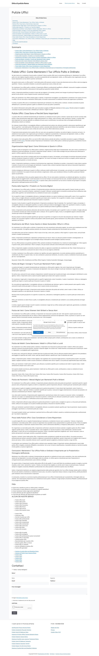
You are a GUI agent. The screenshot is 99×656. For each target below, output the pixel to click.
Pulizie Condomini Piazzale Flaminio (21, 630)
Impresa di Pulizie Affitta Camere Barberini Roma (25, 634)
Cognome (52, 578)
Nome (13, 578)
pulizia (67, 108)
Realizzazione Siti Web (43, 654)
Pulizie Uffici (18, 554)
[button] (65, 322)
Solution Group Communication (62, 654)
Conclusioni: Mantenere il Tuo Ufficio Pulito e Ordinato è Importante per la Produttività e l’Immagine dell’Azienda (41, 38)
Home (60, 3)
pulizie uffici (35, 180)
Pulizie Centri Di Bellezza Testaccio (21, 641)
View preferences (60, 332)
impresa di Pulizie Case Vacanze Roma (25, 553)
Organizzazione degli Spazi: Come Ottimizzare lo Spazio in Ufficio (29, 25)
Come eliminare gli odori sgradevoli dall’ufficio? (25, 492)
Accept (38, 332)
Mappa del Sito (55, 627)
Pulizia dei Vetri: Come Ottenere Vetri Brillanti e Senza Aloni (28, 32)
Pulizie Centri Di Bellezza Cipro (20, 632)
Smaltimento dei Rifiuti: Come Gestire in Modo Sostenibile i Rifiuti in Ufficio (32, 29)
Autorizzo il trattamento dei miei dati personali (24, 600)
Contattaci (15, 43)
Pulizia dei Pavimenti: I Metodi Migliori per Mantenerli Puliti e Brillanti (30, 35)
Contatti (84, 3)
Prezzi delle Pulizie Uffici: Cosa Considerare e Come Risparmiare (29, 37)
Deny (49, 332)
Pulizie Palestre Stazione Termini (20, 643)
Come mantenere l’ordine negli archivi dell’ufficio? (26, 491)
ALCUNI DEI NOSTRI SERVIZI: (20, 42)
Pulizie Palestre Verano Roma (20, 636)
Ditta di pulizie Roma (20, 3)
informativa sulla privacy (22, 597)
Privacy (53, 630)
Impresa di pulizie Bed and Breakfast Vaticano (24, 648)
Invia (14, 613)
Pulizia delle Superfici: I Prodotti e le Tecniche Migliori (26, 27)
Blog (78, 3)
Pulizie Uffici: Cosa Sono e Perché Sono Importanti (26, 24)
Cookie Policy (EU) (56, 632)
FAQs (14, 40)
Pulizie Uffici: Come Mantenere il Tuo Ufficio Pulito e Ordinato (28, 22)
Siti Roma (52, 654)
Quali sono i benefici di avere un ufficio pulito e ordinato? (28, 487)
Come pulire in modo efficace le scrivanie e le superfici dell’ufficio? (31, 489)
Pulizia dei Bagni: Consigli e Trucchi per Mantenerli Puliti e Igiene (29, 30)
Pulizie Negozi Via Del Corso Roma (21, 646)
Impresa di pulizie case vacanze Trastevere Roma (25, 639)
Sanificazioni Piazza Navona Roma (21, 627)
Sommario (15, 20)
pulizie (23, 140)
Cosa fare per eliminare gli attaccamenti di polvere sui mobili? (29, 494)
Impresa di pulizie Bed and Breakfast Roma (27, 551)
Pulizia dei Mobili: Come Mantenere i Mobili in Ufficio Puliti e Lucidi (30, 33)
